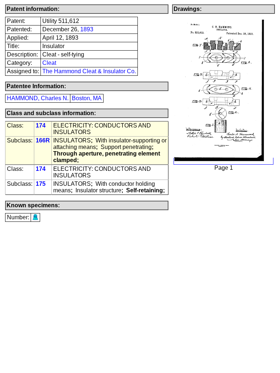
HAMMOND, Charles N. (38, 98)
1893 (86, 29)
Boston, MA (87, 98)
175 (41, 184)
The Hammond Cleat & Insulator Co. (89, 71)
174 (41, 125)
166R (43, 140)
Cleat (49, 63)
